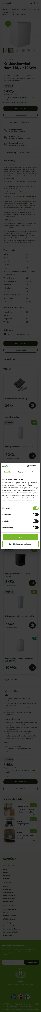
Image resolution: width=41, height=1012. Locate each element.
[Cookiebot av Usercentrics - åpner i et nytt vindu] (29, 466)
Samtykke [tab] (7, 472)
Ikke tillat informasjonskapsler (20, 544)
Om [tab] (33, 472)
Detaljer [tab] (20, 472)
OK (20, 537)
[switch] (36, 514)
